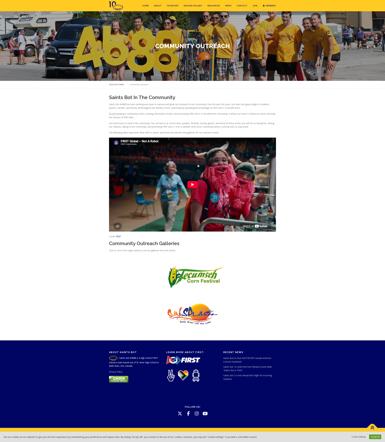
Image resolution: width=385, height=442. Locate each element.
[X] (180, 413)
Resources (214, 6)
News (228, 6)
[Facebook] (188, 413)
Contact (242, 6)
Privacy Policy (115, 371)
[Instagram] (196, 413)
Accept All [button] (375, 436)
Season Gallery (193, 6)
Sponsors (173, 6)
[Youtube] (205, 413)
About (158, 6)
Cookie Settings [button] (359, 436)
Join (255, 6)
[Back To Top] (372, 427)
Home (146, 6)
